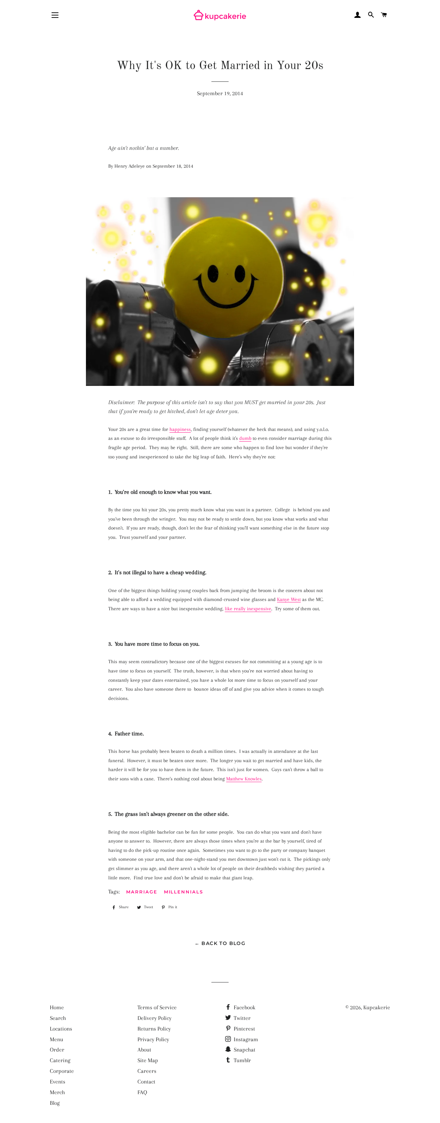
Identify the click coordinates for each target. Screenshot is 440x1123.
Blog (55, 1103)
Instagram (245, 1039)
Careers (147, 1071)
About (144, 1049)
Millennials (183, 891)
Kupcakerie (376, 1007)
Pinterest (243, 1028)
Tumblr (241, 1060)
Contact (146, 1081)
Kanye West (289, 599)
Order (57, 1049)
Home (57, 1007)
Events (57, 1081)
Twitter (241, 1018)
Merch (57, 1092)
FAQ (142, 1092)
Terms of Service (157, 1007)
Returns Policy (154, 1028)
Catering (60, 1060)
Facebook (243, 1007)
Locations (61, 1028)
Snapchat (243, 1049)
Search (58, 1018)
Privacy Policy (153, 1039)
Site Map (148, 1060)
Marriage (141, 891)
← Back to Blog (220, 943)
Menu (56, 1039)
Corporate (62, 1071)
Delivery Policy (155, 1018)
